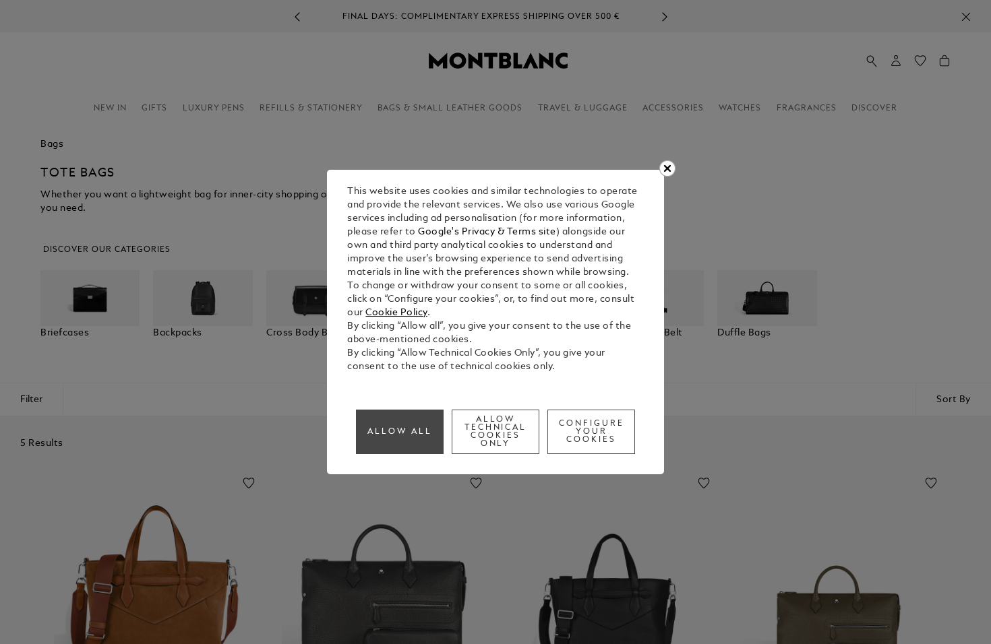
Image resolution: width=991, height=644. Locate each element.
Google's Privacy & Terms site (487, 232)
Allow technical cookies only (495, 432)
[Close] (667, 168)
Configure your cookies (591, 432)
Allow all (399, 432)
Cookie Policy (396, 313)
